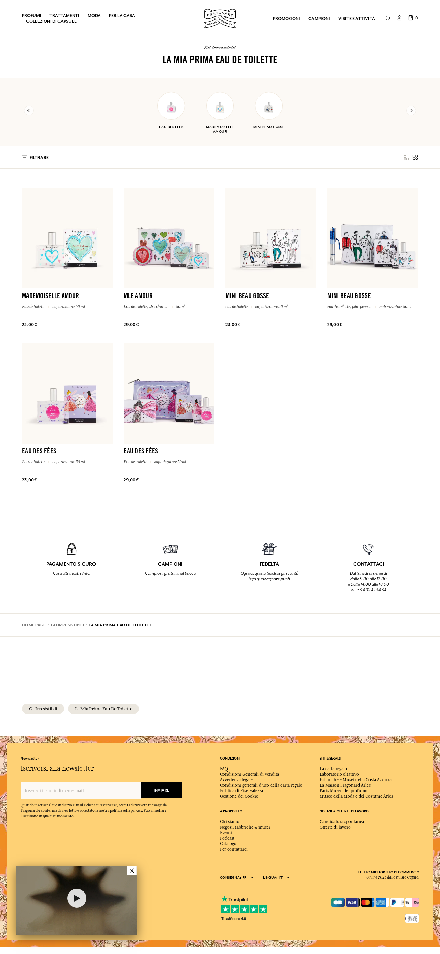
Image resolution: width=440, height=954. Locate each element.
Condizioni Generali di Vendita (249, 774)
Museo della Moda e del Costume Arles (356, 796)
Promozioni (286, 18)
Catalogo (228, 843)
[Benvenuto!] (220, 17)
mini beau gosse (269, 127)
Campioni (319, 18)
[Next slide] (411, 110)
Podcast (227, 838)
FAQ (224, 768)
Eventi (226, 832)
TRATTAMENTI (64, 15)
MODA (94, 15)
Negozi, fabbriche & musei (245, 827)
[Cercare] (387, 18)
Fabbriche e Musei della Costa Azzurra (356, 779)
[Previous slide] (29, 110)
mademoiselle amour (220, 129)
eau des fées (171, 127)
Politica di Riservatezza (241, 790)
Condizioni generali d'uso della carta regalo (261, 785)
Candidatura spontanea (342, 821)
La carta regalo (333, 768)
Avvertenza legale (236, 779)
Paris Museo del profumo (343, 790)
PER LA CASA (122, 15)
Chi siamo (229, 821)
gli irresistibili (43, 708)
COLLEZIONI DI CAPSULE (51, 21)
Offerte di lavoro (335, 827)
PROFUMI (31, 15)
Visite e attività (356, 18)
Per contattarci (234, 849)
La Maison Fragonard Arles (345, 785)
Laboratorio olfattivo (339, 774)
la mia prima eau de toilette (103, 708)
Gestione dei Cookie (239, 796)
